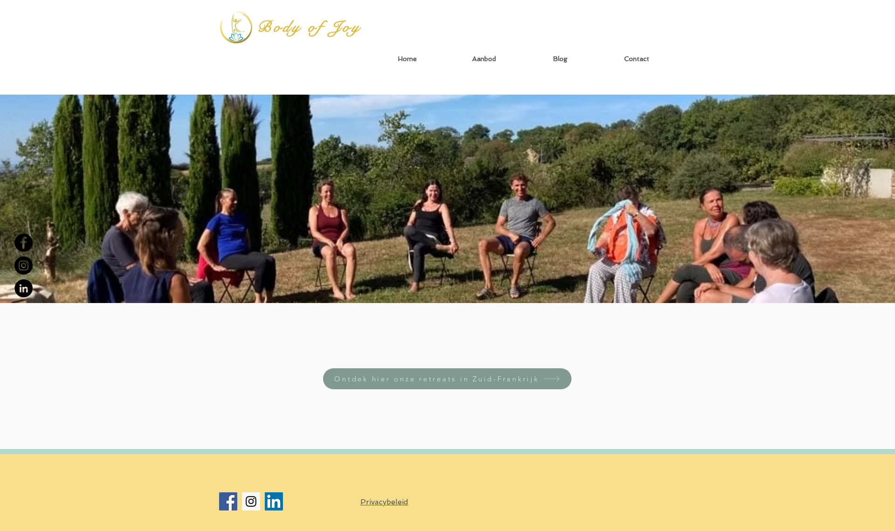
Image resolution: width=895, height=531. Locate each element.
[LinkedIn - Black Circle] (23, 288)
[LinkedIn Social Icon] (274, 501)
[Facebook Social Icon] (228, 501)
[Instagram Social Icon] (251, 501)
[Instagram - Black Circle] (23, 265)
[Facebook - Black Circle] (23, 243)
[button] (484, 59)
